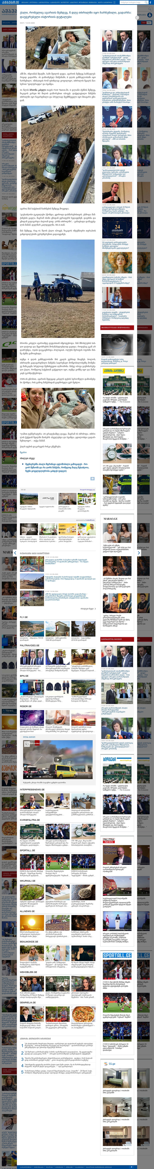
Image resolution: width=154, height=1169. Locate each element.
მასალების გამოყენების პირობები (99, 1167)
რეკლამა (49, 1167)
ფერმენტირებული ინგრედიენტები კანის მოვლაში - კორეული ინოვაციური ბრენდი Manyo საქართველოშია (67, 539)
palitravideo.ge (29, 646)
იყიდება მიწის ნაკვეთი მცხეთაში (28, 508)
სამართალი (55, 2)
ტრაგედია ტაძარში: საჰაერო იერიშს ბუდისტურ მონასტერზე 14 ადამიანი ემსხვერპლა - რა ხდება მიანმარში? (66, 562)
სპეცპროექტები (26, 1167)
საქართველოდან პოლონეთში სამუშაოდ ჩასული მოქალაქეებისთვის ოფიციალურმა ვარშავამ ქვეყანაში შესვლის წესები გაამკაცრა (117, 903)
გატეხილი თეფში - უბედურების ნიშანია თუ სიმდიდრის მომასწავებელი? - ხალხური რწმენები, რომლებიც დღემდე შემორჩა (116, 316)
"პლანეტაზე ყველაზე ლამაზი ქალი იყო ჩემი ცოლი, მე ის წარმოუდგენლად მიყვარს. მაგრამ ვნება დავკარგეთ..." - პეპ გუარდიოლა (57, 1065)
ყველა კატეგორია (105, 2)
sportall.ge (27, 851)
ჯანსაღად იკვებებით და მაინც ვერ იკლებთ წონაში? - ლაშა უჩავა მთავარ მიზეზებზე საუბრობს (87, 539)
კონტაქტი (69, 1167)
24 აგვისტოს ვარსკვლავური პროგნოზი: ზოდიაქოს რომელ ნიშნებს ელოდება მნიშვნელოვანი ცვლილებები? (115, 245)
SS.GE (23, 490)
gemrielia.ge (28, 1003)
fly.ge (24, 617)
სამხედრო (74, 2)
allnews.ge (27, 911)
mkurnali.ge (27, 881)
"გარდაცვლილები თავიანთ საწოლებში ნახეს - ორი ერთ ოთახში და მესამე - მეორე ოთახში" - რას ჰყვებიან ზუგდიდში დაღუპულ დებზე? (117, 501)
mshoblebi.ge (28, 972)
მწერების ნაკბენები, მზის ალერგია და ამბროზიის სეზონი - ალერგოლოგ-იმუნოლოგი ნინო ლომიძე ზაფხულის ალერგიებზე (48, 539)
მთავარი (25, 2)
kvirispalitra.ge (30, 820)
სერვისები (59, 1167)
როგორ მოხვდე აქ (87, 490)
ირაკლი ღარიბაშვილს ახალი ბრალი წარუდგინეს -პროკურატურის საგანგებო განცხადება (114, 711)
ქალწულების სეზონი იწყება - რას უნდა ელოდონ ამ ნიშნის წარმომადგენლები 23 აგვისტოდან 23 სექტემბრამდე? (117, 280)
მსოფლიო (65, 2)
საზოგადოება (44, 2)
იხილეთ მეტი (87, 609)
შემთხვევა (93, 2)
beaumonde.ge (29, 942)
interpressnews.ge (32, 790)
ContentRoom (90, 520)
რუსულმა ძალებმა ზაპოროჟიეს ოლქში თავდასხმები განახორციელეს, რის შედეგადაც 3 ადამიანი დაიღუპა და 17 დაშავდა (70, 579)
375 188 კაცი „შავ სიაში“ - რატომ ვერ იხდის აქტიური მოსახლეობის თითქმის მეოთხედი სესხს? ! (116, 468)
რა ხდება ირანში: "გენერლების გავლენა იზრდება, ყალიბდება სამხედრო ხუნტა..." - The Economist (116, 400)
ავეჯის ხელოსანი (46, 507)
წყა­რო (23, 452)
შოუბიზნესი (83, 2)
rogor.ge (26, 706)
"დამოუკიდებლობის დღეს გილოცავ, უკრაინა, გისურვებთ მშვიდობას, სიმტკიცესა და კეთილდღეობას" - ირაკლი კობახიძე (115, 174)
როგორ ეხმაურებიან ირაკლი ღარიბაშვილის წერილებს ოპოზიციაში (114, 869)
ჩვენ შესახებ (39, 1167)
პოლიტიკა (33, 2)
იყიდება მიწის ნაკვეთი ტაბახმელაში (84, 509)
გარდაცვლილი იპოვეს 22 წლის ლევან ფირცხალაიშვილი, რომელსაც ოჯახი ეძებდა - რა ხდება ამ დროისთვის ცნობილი (116, 210)
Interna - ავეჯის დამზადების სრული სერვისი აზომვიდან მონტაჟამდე (28, 539)
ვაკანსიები (79, 1167)
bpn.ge (24, 676)
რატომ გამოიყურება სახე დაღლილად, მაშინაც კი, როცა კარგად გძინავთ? (114, 361)
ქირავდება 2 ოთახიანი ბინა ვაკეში (64, 509)
